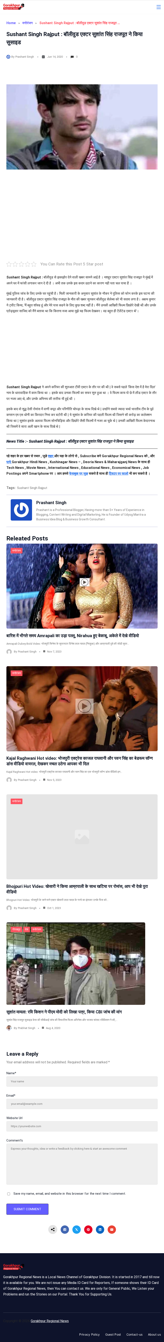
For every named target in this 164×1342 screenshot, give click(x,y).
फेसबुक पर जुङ (78, 473)
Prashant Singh (24, 56)
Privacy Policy (89, 1334)
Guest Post (113, 1334)
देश (26, 929)
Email (10, 1096)
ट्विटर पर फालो (118, 473)
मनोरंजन (27, 23)
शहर (51, 456)
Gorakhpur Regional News (50, 1321)
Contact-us (134, 1334)
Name (11, 1073)
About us (154, 1334)
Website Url (14, 1118)
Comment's (14, 1140)
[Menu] (159, 7)
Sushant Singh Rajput (32, 488)
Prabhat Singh (26, 1028)
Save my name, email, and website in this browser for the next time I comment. (69, 1194)
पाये (9, 462)
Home (11, 23)
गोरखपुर (16, 929)
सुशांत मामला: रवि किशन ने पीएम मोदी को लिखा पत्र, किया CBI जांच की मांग (64, 1011)
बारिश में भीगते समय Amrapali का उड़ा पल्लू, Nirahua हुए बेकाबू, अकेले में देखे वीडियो (72, 635)
